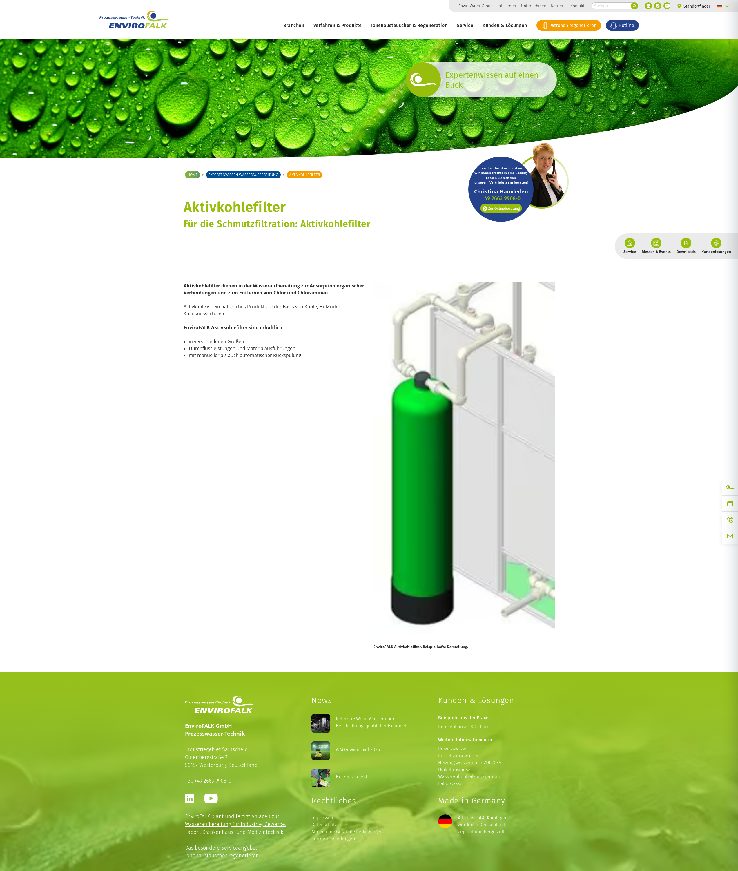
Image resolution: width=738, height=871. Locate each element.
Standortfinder (696, 6)
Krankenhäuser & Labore (463, 726)
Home (192, 174)
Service (465, 25)
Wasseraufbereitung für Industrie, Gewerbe (235, 824)
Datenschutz (324, 824)
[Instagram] (657, 5)
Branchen (293, 25)
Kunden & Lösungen (505, 25)
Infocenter (506, 6)
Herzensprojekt (351, 777)
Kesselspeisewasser (458, 755)
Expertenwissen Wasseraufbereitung (243, 174)
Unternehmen (533, 6)
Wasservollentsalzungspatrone (469, 776)
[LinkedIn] (648, 5)
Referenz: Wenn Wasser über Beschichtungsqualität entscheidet (371, 722)
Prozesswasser (453, 748)
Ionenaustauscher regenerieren (222, 855)
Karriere (558, 6)
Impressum (323, 817)
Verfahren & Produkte (337, 25)
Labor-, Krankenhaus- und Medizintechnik (234, 832)
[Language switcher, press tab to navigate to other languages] (723, 5)
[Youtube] (666, 5)
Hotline (625, 25)
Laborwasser (451, 783)
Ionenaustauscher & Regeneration (409, 25)
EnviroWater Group (475, 6)
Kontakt (577, 6)
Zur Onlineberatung (504, 208)
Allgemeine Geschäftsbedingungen (347, 831)
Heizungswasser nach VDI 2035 (469, 762)
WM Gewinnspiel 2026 (358, 749)
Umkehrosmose (454, 769)
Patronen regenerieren (572, 25)
